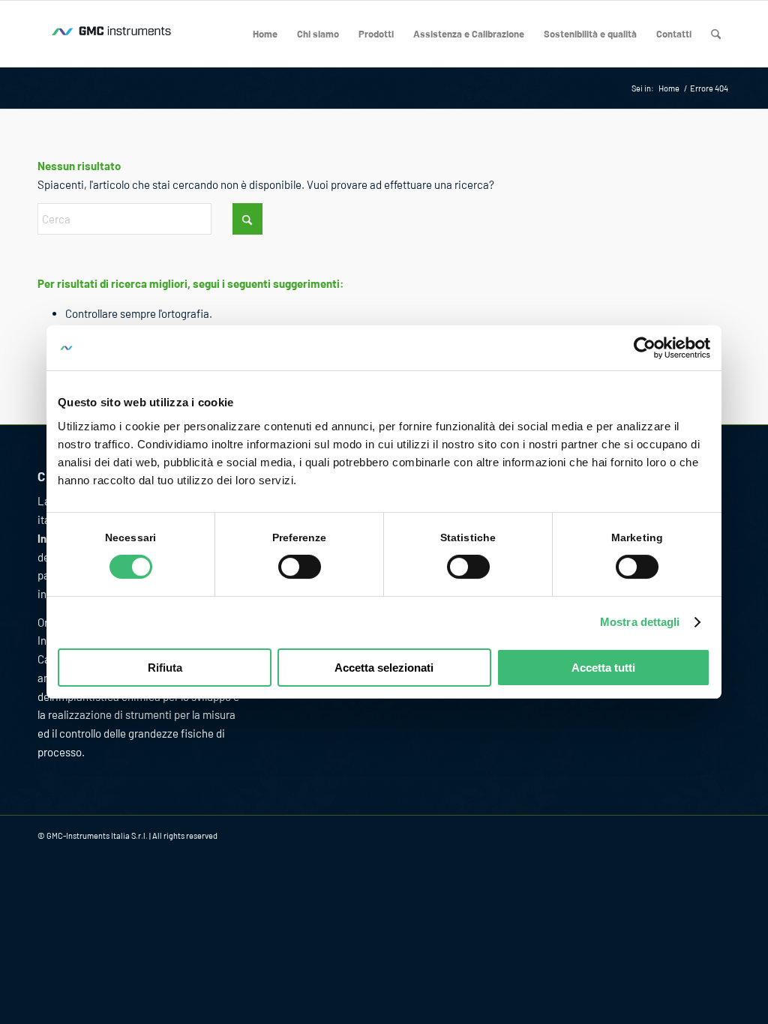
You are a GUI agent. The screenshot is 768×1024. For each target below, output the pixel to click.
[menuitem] (265, 34)
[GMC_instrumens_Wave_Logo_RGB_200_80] (113, 34)
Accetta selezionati (384, 667)
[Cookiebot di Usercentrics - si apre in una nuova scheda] (644, 348)
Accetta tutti (603, 667)
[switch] (299, 567)
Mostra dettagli (640, 621)
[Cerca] (715, 34)
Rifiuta (165, 667)
